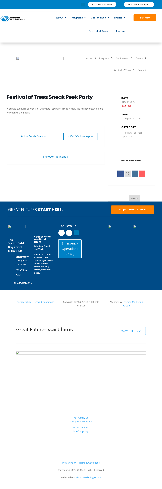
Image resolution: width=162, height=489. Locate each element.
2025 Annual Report (139, 4)
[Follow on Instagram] (78, 4)
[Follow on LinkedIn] (76, 232)
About (59, 17)
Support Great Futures (132, 209)
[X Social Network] (128, 174)
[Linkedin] (135, 174)
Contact (120, 31)
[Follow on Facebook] (73, 4)
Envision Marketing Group (87, 477)
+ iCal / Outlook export (80, 136)
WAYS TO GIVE (131, 331)
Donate (145, 17)
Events (118, 17)
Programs (77, 17)
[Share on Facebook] (120, 174)
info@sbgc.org (22, 282)
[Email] (142, 174)
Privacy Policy (24, 301)
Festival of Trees (98, 31)
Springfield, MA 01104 (81, 421)
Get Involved (98, 17)
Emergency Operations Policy (70, 248)
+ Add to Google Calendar (33, 136)
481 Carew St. (81, 417)
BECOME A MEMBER (102, 4)
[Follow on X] (87, 437)
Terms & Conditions (43, 301)
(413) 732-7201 (81, 427)
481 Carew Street (22, 257)
